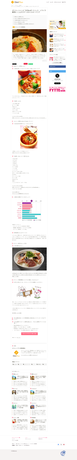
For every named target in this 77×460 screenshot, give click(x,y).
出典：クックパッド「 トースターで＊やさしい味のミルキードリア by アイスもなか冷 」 (29, 117)
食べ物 (20, 5)
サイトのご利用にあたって (25, 443)
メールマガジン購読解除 (33, 443)
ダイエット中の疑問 (15, 440)
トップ (47, 2)
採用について (21, 445)
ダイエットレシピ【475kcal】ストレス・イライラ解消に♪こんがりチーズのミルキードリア (25, 6)
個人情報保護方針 (26, 445)
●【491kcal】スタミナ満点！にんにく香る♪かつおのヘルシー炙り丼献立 (25, 273)
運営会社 (17, 445)
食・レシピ (18, 337)
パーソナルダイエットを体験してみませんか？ (29, 355)
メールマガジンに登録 (57, 62)
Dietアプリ (64, 2)
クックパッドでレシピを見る (17, 116)
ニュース (51, 2)
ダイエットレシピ (57, 2)
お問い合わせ (18, 443)
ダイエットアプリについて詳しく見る (29, 333)
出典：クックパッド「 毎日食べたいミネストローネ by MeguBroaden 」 (26, 187)
